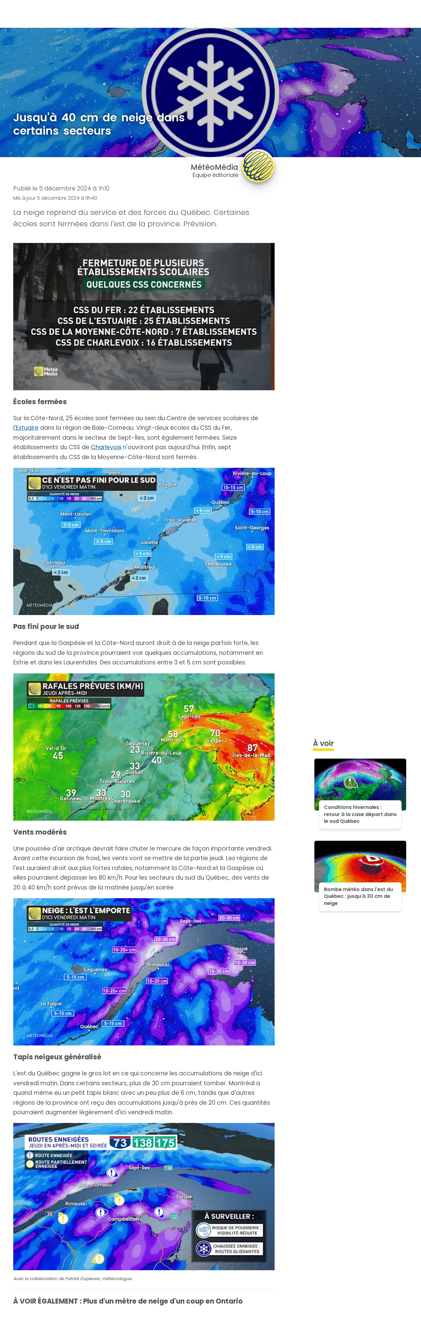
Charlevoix (106, 447)
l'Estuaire (26, 428)
